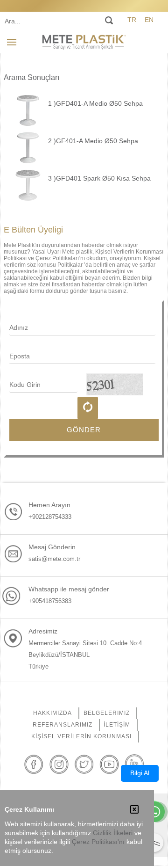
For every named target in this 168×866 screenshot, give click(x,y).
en (149, 19)
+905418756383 (49, 600)
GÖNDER (84, 430)
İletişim (117, 724)
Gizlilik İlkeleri (113, 833)
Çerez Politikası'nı (98, 841)
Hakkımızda (52, 713)
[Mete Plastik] (84, 41)
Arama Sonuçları (31, 77)
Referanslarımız (62, 724)
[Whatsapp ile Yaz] (154, 812)
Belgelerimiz (107, 713)
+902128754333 (49, 516)
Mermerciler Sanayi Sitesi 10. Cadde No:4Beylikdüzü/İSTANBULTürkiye (85, 655)
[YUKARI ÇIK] (154, 842)
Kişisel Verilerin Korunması (81, 736)
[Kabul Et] (134, 810)
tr (131, 19)
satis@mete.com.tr (54, 558)
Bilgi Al (139, 773)
